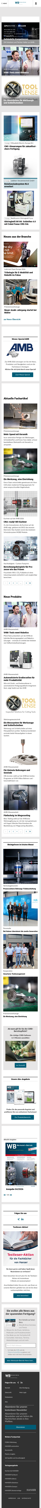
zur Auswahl (20, 1065)
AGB (17, 1350)
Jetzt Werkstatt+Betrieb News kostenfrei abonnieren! (21, 1360)
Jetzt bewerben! (22, 1295)
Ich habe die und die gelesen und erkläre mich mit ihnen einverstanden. (20, 1352)
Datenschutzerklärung (15, 1352)
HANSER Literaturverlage (13, 1490)
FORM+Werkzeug (11, 1442)
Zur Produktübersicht (23, 1117)
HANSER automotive (12, 1446)
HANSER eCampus (11, 1486)
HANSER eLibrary (10, 1479)
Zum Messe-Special (22, 375)
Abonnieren (20, 1427)
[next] (11, 1195)
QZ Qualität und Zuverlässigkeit (15, 1458)
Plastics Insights (10, 1454)
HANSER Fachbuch (11, 1475)
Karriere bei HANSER (12, 1471)
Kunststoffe (8, 1450)
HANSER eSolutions (11, 1482)
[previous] (5, 1195)
